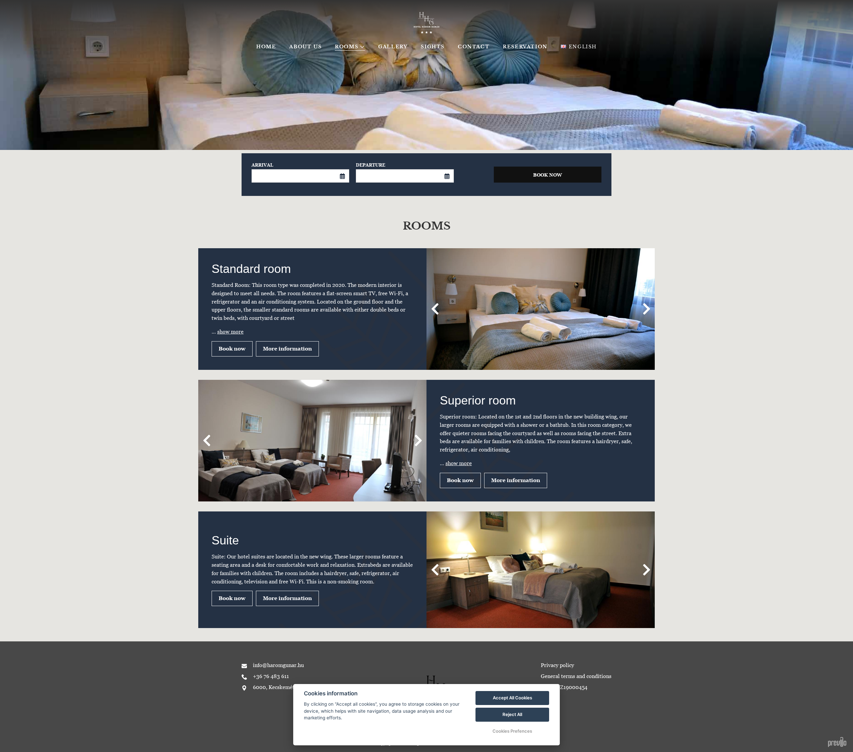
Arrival (262, 165)
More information (287, 349)
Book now (232, 349)
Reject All (512, 714)
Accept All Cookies (512, 697)
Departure (370, 165)
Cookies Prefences (512, 731)
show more (230, 332)
